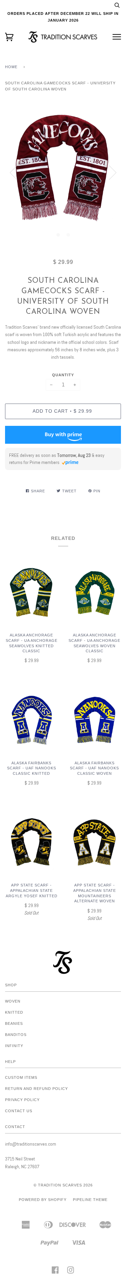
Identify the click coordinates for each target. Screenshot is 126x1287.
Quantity (63, 375)
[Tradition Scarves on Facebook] (55, 1272)
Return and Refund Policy (36, 1089)
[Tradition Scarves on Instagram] (70, 1272)
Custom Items (21, 1077)
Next (113, 172)
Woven (12, 1001)
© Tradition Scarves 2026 (63, 1185)
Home (11, 67)
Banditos (16, 1035)
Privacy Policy (22, 1100)
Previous (13, 172)
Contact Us (18, 1111)
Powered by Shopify (43, 1200)
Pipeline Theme (90, 1200)
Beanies (14, 1023)
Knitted (14, 1012)
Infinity (14, 1046)
